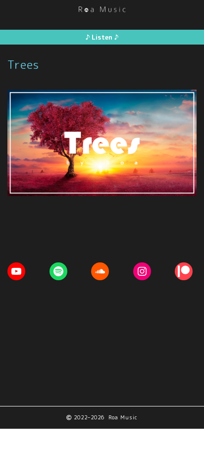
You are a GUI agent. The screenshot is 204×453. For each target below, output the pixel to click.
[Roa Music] (102, 8)
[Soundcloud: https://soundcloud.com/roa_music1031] (100, 271)
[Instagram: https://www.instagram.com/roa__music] (142, 271)
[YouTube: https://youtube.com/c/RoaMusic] (16, 271)
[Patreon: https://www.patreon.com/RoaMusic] (184, 271)
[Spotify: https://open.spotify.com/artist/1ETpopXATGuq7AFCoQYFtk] (58, 271)
